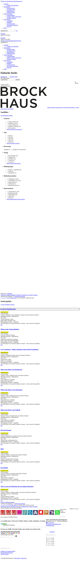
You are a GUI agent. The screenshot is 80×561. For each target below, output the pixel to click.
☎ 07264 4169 (50, 522)
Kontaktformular (50, 525)
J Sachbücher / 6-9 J (13, 180)
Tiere (9, 198)
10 (9, 298)
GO (17, 30)
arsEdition (10, 159)
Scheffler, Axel (12, 123)
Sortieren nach (4, 296)
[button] (77, 82)
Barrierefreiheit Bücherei (7, 552)
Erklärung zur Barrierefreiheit (8, 551)
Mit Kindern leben (13, 185)
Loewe (10, 162)
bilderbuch (9, 293)
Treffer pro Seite (30, 298)
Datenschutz (17, 558)
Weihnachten (11, 193)
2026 (9, 135)
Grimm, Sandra (12, 121)
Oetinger (10, 157)
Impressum (23, 558)
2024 (9, 138)
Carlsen (10, 160)
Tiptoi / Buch (11, 182)
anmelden (3, 33)
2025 (9, 137)
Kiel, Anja (11, 128)
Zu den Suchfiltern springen (7, 304)
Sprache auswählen (5, 35)
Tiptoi (9, 171)
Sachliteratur (11, 173)
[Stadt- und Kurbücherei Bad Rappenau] (11, 1)
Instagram (52, 531)
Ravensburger (11, 155)
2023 (9, 140)
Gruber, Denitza (12, 125)
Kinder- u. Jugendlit (13, 169)
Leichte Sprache (5, 554)
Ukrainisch (11, 183)
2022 (9, 142)
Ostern (10, 196)
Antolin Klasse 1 (12, 191)
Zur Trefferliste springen (7, 115)
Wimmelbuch (11, 194)
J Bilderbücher (12, 179)
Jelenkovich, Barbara (13, 126)
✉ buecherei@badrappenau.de (53, 524)
